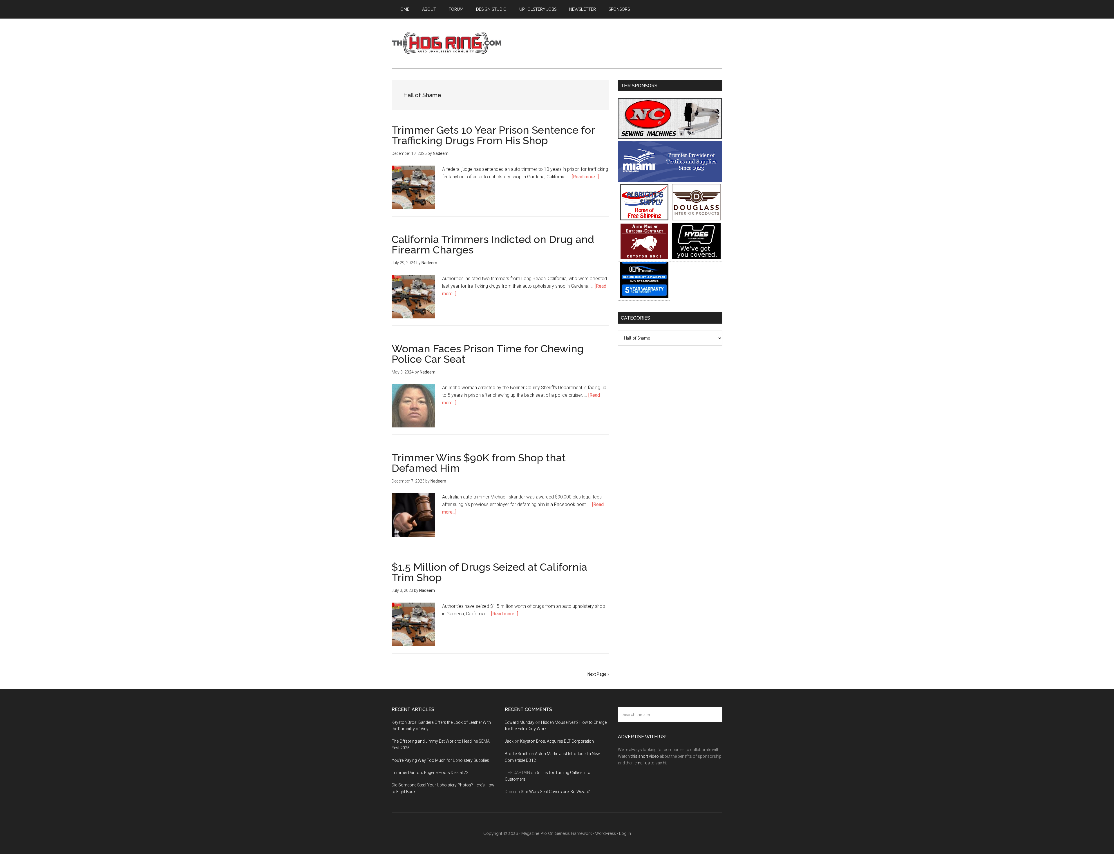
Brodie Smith (516, 753)
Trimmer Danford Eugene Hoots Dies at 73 (430, 772)
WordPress (605, 833)
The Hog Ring (447, 43)
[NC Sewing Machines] (670, 137)
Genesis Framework (573, 833)
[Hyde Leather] (696, 257)
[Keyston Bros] (644, 257)
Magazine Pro (534, 833)
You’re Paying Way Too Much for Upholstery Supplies (440, 760)
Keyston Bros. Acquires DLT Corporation (557, 741)
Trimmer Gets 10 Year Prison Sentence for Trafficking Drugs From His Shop (493, 135)
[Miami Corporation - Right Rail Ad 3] (670, 180)
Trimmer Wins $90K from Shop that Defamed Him (479, 463)
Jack (509, 741)
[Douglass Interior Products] (696, 219)
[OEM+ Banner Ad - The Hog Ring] (644, 296)
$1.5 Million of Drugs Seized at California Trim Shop (489, 572)
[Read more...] (585, 176)
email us (642, 763)
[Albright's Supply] (644, 219)
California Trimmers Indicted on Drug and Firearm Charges (493, 244)
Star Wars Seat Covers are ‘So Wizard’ (555, 791)
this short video (645, 756)
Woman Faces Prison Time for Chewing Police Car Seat (488, 353)
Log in (625, 833)
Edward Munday (519, 722)
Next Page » (598, 674)
